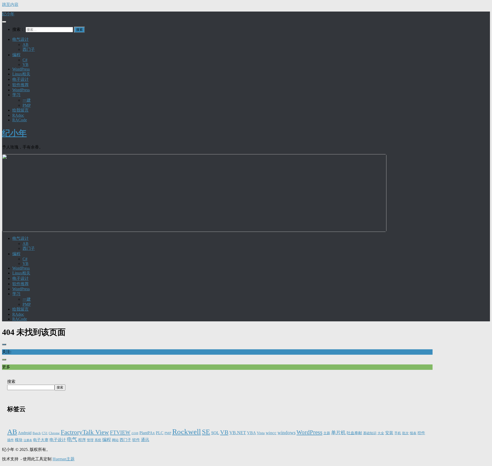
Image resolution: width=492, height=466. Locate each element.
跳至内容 (10, 4)
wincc (271, 432)
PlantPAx (147, 433)
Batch (37, 433)
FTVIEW (120, 432)
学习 (16, 95)
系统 (98, 440)
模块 (19, 440)
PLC (159, 433)
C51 (45, 433)
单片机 (338, 432)
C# (25, 60)
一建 (27, 100)
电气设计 (20, 39)
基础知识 (369, 433)
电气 (72, 439)
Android (25, 433)
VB (25, 64)
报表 (413, 433)
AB (25, 44)
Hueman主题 (64, 459)
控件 (421, 433)
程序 (82, 440)
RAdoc (18, 115)
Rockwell (186, 432)
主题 (326, 433)
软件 (136, 440)
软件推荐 (20, 85)
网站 (115, 440)
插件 (10, 440)
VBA (251, 433)
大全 (380, 433)
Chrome (54, 433)
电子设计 (20, 79)
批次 (405, 433)
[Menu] (4, 22)
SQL (215, 432)
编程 (16, 55)
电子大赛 (40, 440)
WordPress (21, 69)
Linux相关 (21, 74)
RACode (19, 120)
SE (206, 432)
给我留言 (20, 110)
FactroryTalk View (85, 432)
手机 (397, 433)
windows (286, 432)
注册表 (28, 440)
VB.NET (237, 432)
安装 (389, 433)
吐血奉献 (354, 433)
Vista (261, 433)
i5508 (134, 433)
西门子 (29, 49)
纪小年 (8, 14)
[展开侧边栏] (4, 344)
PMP (27, 105)
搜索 (11, 381)
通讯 (145, 440)
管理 (90, 440)
